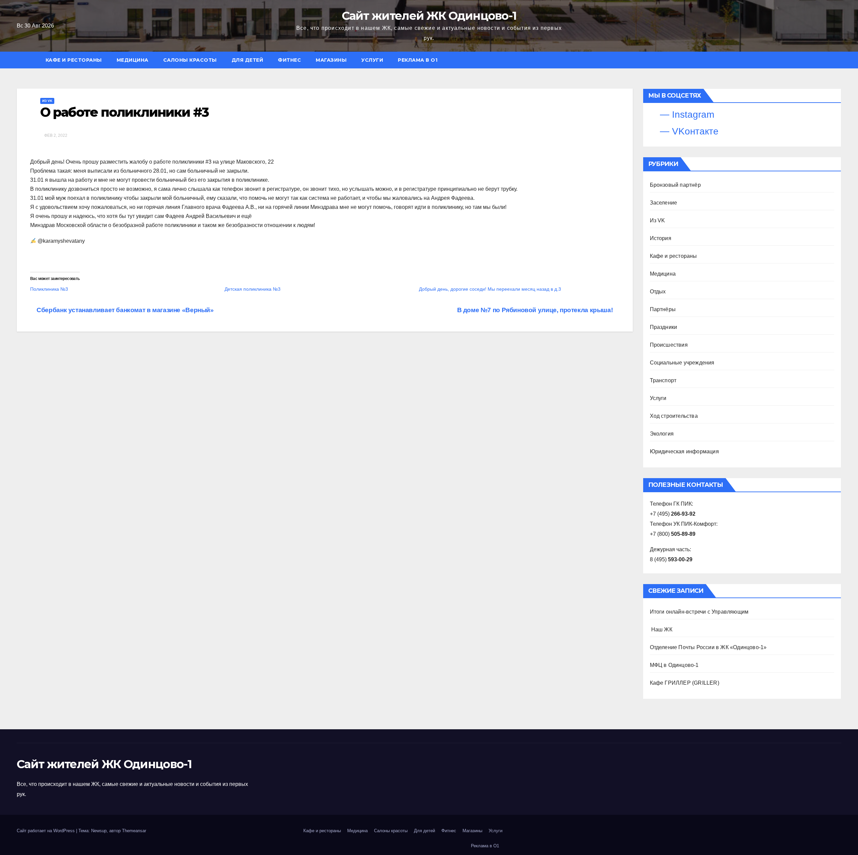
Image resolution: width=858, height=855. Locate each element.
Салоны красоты (190, 60)
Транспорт (663, 380)
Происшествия (669, 345)
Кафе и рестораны (74, 60)
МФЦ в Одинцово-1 (674, 665)
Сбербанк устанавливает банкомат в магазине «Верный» (124, 310)
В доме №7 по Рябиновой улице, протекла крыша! (535, 310)
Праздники (663, 327)
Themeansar (134, 830)
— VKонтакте (688, 131)
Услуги (372, 60)
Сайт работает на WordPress (46, 830)
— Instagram (685, 114)
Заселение (663, 203)
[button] (839, 60)
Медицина (132, 60)
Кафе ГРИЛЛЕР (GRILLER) (684, 683)
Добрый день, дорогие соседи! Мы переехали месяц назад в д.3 (490, 289)
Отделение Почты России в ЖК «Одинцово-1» (708, 647)
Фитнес (289, 60)
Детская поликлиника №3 (253, 289)
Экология (662, 434)
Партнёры (663, 309)
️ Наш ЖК (661, 629)
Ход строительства (674, 416)
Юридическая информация (684, 451)
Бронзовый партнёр (675, 185)
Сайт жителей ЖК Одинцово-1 (429, 16)
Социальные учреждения (682, 362)
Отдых (658, 291)
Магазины (331, 60)
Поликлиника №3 (49, 289)
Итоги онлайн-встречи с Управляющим (699, 612)
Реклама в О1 (417, 60)
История (660, 238)
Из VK (47, 101)
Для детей (247, 60)
